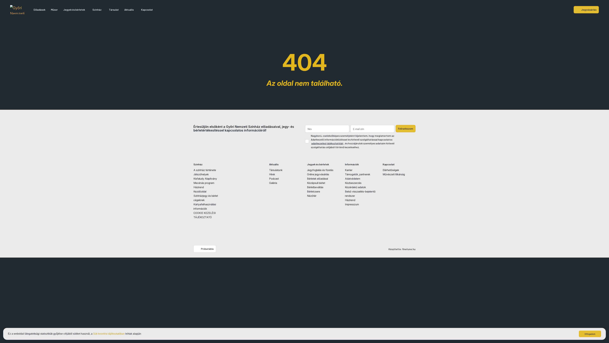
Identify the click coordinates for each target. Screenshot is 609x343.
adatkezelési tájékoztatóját (327, 143)
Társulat (114, 9)
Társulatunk (275, 170)
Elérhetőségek (391, 170)
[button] (142, 334)
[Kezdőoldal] (17, 9)
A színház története (204, 170)
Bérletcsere (313, 191)
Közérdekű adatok (355, 187)
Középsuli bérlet (316, 183)
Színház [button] (97, 9)
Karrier (348, 170)
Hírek (272, 174)
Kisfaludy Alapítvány (205, 178)
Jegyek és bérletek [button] (74, 9)
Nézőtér (311, 195)
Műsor (54, 9)
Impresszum (352, 204)
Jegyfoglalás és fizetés (320, 170)
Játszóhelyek (201, 174)
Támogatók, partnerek (357, 174)
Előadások (39, 9)
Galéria (273, 183)
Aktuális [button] (129, 9)
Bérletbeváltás (315, 187)
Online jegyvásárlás (318, 174)
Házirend (198, 187)
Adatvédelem (352, 178)
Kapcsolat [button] (147, 9)
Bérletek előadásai (317, 178)
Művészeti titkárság (394, 174)
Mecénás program (203, 183)
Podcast (274, 178)
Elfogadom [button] (590, 334)
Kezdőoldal (199, 191)
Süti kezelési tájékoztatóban (109, 333)
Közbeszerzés (353, 183)
